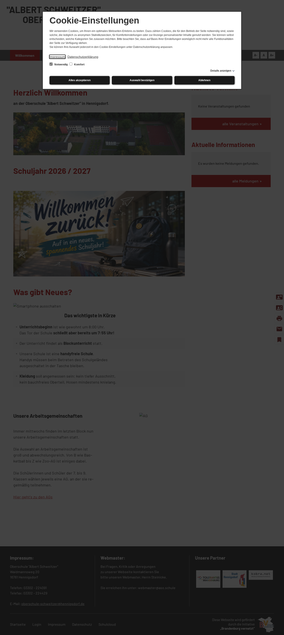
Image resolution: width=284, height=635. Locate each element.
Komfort (79, 64)
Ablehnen (204, 80)
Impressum (57, 57)
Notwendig (61, 64)
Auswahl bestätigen (142, 80)
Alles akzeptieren (80, 80)
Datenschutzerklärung (82, 57)
